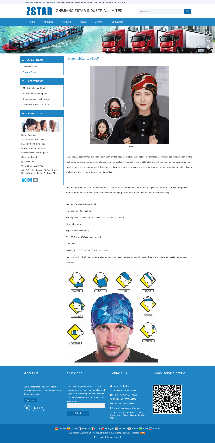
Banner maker (113, 437)
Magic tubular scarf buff (34, 88)
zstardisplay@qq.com (38, 153)
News (83, 22)
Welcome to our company (35, 93)
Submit (78, 413)
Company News (30, 66)
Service (99, 22)
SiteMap (135, 433)
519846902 (31, 161)
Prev (3, 39)
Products (66, 22)
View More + (31, 400)
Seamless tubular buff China (36, 104)
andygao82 (33, 157)
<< (129, 146)
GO (187, 11)
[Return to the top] (208, 48)
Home (32, 22)
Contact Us (117, 22)
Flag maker (99, 437)
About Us (48, 22)
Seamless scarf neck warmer (36, 99)
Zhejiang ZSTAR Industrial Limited (96, 433)
